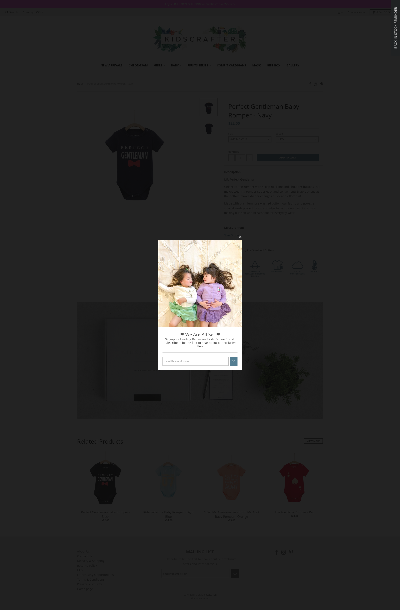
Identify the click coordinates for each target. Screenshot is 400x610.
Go (233, 361)
